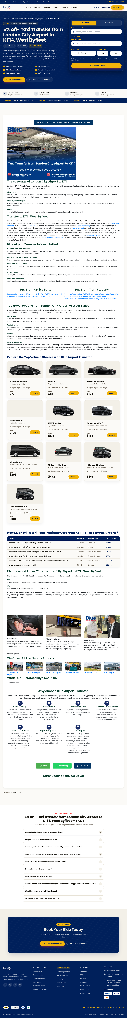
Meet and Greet (77, 228)
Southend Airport (39, 986)
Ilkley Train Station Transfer (105, 299)
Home (28, 7)
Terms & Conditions (90, 1014)
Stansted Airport (39, 979)
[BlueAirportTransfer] (7, 7)
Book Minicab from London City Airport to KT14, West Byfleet (63, 122)
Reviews (56, 7)
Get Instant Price (15, 80)
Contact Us (84, 989)
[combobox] (98, 32)
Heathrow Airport (39, 971)
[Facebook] (5, 985)
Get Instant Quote (97, 66)
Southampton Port (63, 972)
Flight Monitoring (53, 639)
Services (37, 7)
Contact (74, 7)
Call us (44, 765)
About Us (65, 7)
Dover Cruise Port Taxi (39, 294)
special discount (47, 237)
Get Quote (83, 765)
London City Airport (94, 235)
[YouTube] (20, 985)
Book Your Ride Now (54, 944)
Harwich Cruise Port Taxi (19, 296)
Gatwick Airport (38, 975)
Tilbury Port (61, 986)
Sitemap (113, 1014)
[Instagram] (10, 985)
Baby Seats (12, 639)
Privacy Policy (85, 993)
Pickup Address (77, 28)
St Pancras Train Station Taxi (75, 294)
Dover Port (60, 979)
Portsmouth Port (63, 975)
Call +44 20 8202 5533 (41, 80)
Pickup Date (75, 49)
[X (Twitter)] (15, 985)
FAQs (82, 975)
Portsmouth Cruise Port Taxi (40, 296)
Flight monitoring (83, 226)
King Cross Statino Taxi (81, 296)
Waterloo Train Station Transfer (82, 299)
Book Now (117, 7)
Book (34, 393)
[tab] (84, 23)
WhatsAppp (63, 765)
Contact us (58, 237)
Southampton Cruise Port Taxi (18, 294)
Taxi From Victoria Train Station (98, 294)
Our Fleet (46, 7)
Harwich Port (61, 983)
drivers (32, 226)
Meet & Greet (89, 640)
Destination (76, 39)
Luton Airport (37, 982)
